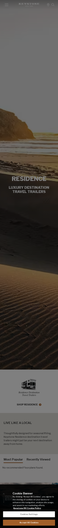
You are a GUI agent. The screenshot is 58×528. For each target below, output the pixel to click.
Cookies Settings (29, 514)
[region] (29, 506)
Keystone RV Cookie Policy (27, 508)
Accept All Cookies (28, 522)
